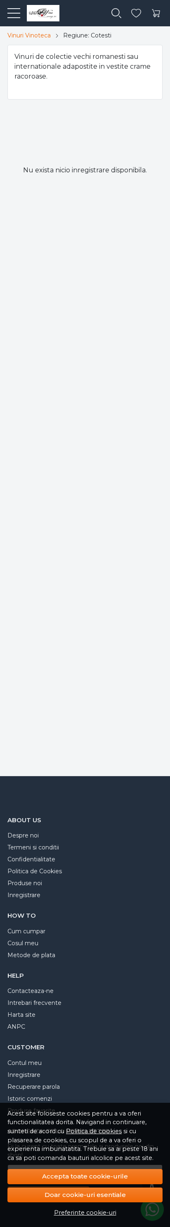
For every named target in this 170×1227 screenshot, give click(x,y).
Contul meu (24, 1063)
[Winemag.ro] (39, 13)
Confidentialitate (31, 859)
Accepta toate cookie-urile (85, 1176)
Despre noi (23, 835)
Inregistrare (23, 895)
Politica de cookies (94, 1131)
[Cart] (156, 13)
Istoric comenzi (29, 1098)
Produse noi (24, 883)
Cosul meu (22, 943)
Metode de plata (31, 955)
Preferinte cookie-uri (85, 1212)
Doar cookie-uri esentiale (85, 1195)
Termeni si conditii (33, 847)
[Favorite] (136, 13)
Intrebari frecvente (34, 1003)
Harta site (21, 1014)
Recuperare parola (33, 1086)
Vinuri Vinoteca (29, 35)
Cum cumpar (26, 931)
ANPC (16, 1026)
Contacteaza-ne (30, 991)
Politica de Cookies (34, 871)
